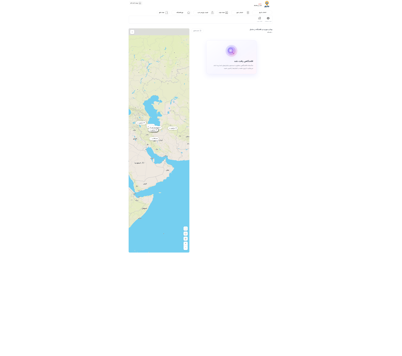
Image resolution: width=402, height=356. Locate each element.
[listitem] (268, 19)
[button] (135, 3)
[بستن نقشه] (132, 32)
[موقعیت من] (186, 239)
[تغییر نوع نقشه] (186, 234)
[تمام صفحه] (186, 228)
